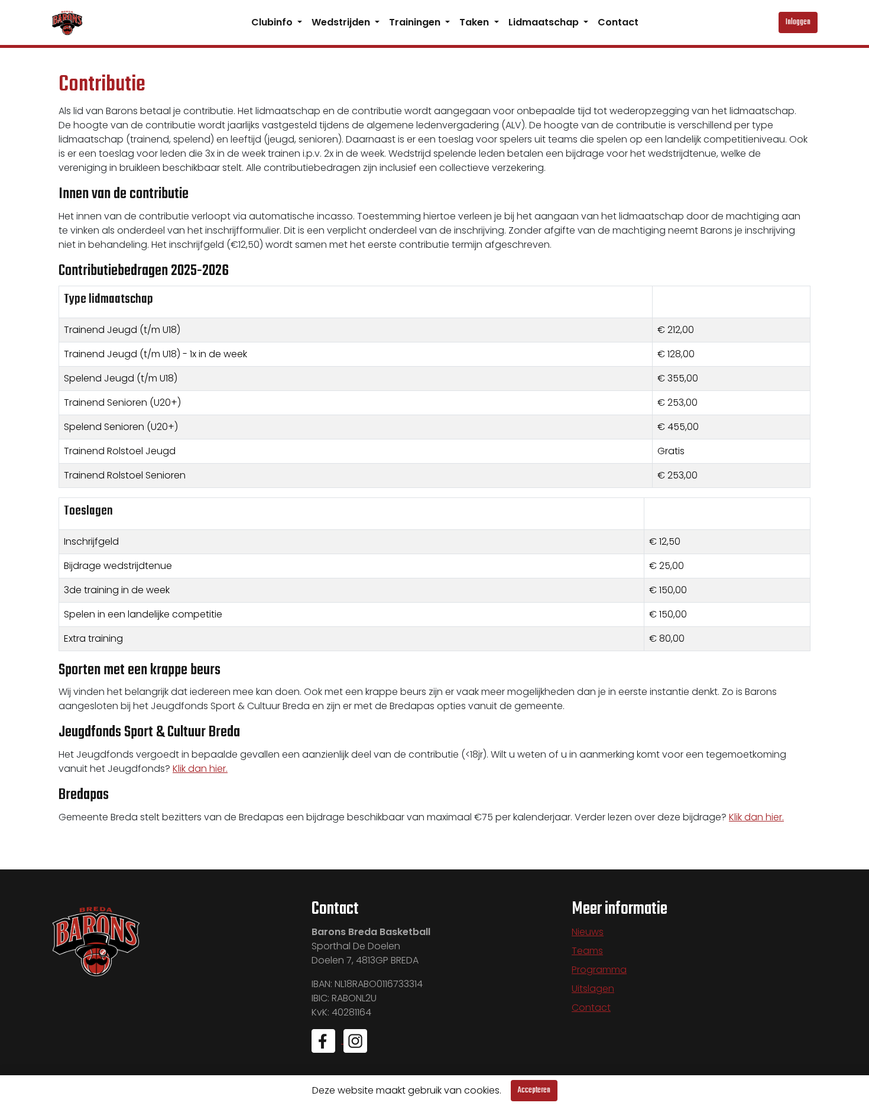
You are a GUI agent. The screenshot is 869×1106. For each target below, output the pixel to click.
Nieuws (588, 932)
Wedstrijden (342, 22)
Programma (599, 969)
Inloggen (798, 22)
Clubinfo (273, 22)
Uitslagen (593, 988)
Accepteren (534, 1090)
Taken (475, 22)
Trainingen (416, 22)
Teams (587, 951)
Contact (618, 22)
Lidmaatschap (544, 22)
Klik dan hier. (200, 768)
